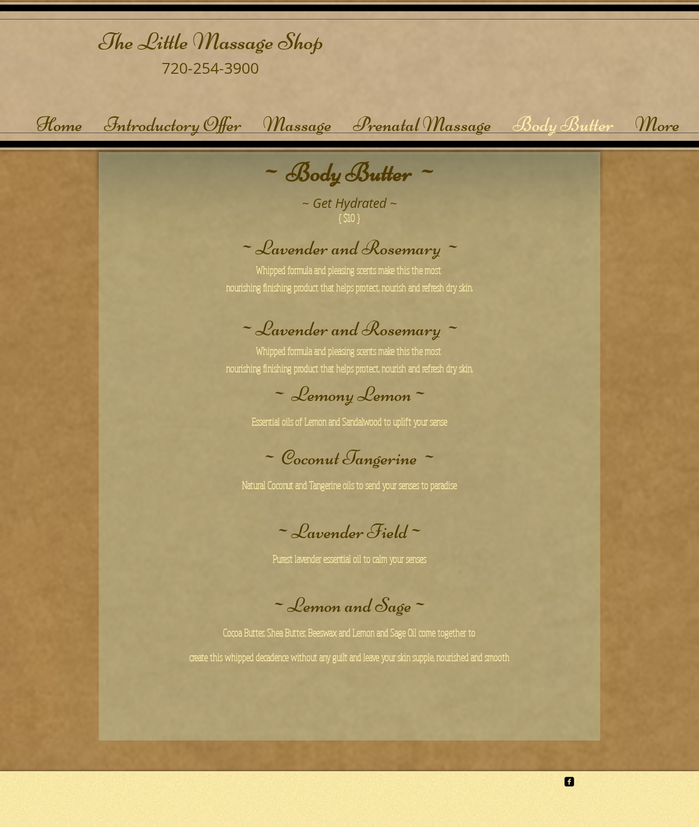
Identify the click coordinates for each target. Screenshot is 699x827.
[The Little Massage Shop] (569, 782)
